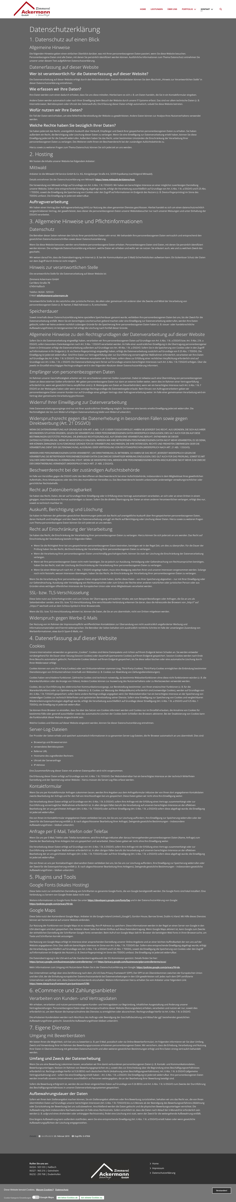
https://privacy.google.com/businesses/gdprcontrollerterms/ (61, 961)
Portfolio (187, 9)
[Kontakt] (212, 9)
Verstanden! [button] (221, 1190)
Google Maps (47, 1197)
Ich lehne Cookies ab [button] (68, 1198)
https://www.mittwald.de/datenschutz (115, 179)
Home (143, 9)
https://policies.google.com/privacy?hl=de (51, 903)
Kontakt (205, 9)
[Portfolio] (195, 9)
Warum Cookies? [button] (45, 1190)
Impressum (158, 1168)
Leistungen (157, 9)
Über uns (172, 9)
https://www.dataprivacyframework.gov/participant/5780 (59, 983)
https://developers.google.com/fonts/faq (109, 900)
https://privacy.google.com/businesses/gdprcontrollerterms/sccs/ (132, 961)
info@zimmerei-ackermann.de (52, 295)
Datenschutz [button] (61, 1190)
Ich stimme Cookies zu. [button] (92, 1198)
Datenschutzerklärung (163, 1172)
